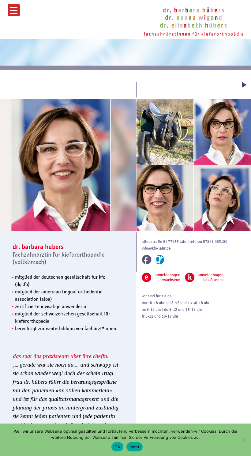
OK (117, 446)
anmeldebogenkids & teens (210, 277)
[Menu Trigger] (14, 10)
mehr (134, 446)
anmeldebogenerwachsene (167, 277)
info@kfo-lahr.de (156, 248)
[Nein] (243, 440)
